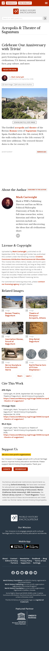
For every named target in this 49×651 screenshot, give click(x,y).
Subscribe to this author (37, 189)
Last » (29, 376)
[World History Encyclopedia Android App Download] (32, 546)
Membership (11, 3)
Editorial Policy (11, 561)
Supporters (25, 563)
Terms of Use (40, 561)
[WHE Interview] (18, 236)
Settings (36, 563)
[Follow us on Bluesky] (22, 574)
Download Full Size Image (24, 122)
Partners (14, 563)
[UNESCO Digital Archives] (24, 618)
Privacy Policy (26, 561)
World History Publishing (14, 584)
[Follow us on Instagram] (31, 574)
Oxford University (18, 484)
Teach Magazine (32, 495)
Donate (6, 469)
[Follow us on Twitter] (18, 574)
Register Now (9, 69)
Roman (13, 131)
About (5, 558)
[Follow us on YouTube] (36, 574)
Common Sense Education (32, 487)
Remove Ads (41, 152)
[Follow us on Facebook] (13, 574)
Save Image (7, 84)
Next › (20, 376)
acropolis (19, 127)
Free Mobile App (25, 3)
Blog (45, 558)
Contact (13, 558)
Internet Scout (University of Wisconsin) (19, 490)
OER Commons (33, 492)
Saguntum (31, 131)
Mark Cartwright (17, 77)
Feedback (36, 558)
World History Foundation (12, 580)
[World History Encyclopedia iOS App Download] (17, 546)
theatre (33, 127)
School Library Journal (11, 495)
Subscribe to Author (23, 84)
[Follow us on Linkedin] (27, 574)
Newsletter (24, 558)
